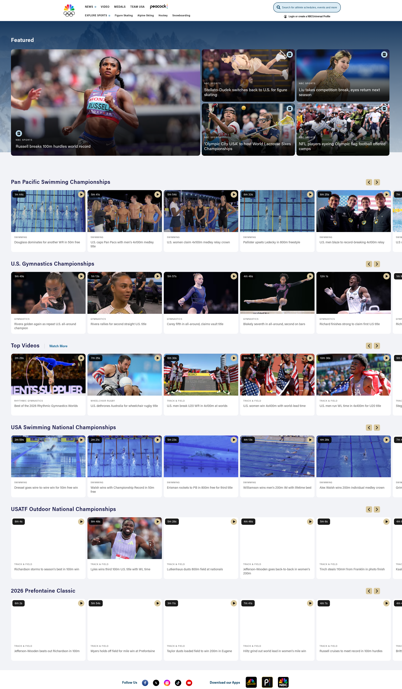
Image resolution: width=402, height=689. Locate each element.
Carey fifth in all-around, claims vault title (195, 396)
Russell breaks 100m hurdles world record (53, 147)
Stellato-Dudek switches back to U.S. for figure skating (245, 92)
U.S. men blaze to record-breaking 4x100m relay (352, 314)
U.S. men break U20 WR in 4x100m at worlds (197, 478)
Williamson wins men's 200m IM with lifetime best (277, 560)
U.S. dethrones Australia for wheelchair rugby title (124, 478)
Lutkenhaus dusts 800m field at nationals (195, 641)
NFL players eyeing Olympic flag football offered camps (342, 146)
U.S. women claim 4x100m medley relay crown (198, 314)
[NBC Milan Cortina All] (73, 10)
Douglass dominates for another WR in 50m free (47, 314)
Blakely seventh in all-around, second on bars (274, 396)
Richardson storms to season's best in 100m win (46, 641)
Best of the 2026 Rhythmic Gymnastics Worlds (46, 478)
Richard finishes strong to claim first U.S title (350, 396)
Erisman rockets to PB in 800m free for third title (200, 560)
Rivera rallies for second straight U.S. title (118, 396)
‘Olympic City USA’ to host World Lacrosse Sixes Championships (247, 146)
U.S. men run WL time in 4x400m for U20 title (350, 478)
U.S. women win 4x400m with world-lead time (274, 478)
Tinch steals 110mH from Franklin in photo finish (352, 641)
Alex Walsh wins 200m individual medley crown (352, 560)
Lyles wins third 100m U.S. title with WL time (120, 641)
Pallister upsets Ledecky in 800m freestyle (271, 314)
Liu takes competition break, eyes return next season (339, 92)
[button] (90, 7)
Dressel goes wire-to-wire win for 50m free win (46, 560)
